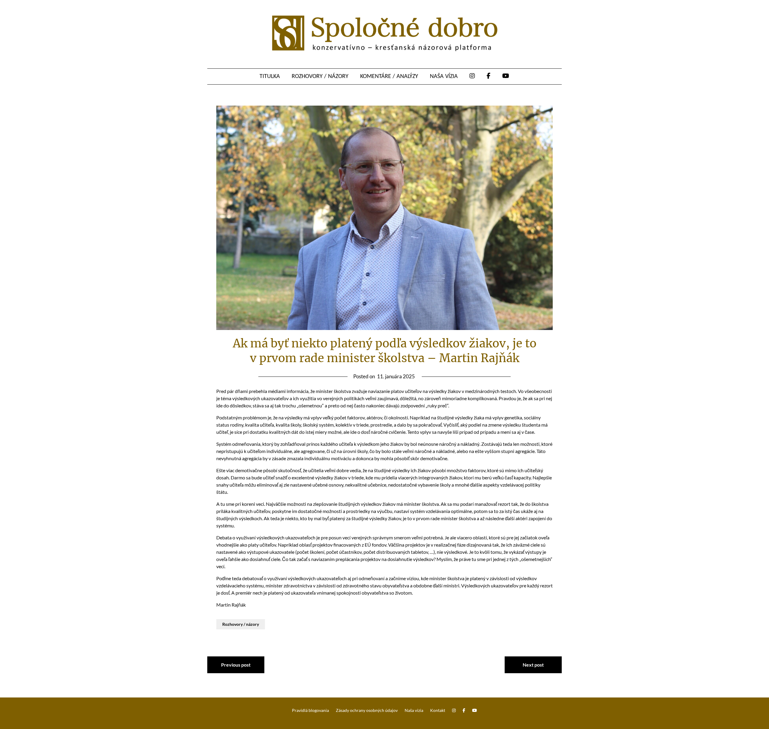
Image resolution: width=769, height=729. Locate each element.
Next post (533, 665)
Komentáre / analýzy (389, 77)
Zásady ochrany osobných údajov (367, 710)
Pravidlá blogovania (310, 710)
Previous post (236, 665)
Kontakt (437, 710)
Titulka (270, 77)
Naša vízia (444, 77)
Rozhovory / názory (320, 77)
